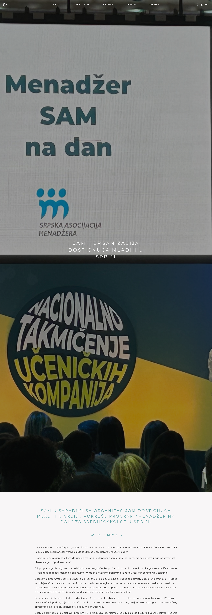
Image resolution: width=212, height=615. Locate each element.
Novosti (131, 5)
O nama (57, 5)
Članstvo (108, 5)
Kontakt (154, 5)
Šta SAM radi (82, 5)
